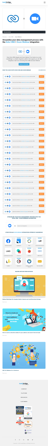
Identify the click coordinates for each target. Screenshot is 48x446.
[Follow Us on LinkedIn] (23, 440)
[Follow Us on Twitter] (32, 440)
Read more (4, 302)
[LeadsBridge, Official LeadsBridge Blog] (7, 2)
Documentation (7, 32)
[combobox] (29, 226)
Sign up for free (24, 64)
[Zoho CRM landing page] (13, 18)
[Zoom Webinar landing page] (35, 18)
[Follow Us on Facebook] (15, 440)
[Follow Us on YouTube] (28, 440)
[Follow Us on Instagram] (19, 440)
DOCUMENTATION (42, 70)
